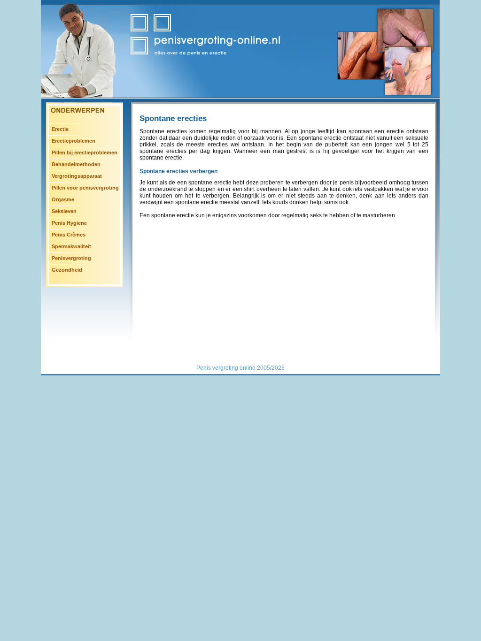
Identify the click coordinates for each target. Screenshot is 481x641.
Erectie (60, 129)
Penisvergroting (71, 258)
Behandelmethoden (76, 164)
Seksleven (64, 211)
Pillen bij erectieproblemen (84, 152)
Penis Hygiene (69, 223)
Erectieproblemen (73, 141)
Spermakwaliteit (71, 246)
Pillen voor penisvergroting (85, 188)
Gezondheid (67, 270)
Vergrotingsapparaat (77, 176)
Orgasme (63, 199)
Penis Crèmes (68, 234)
